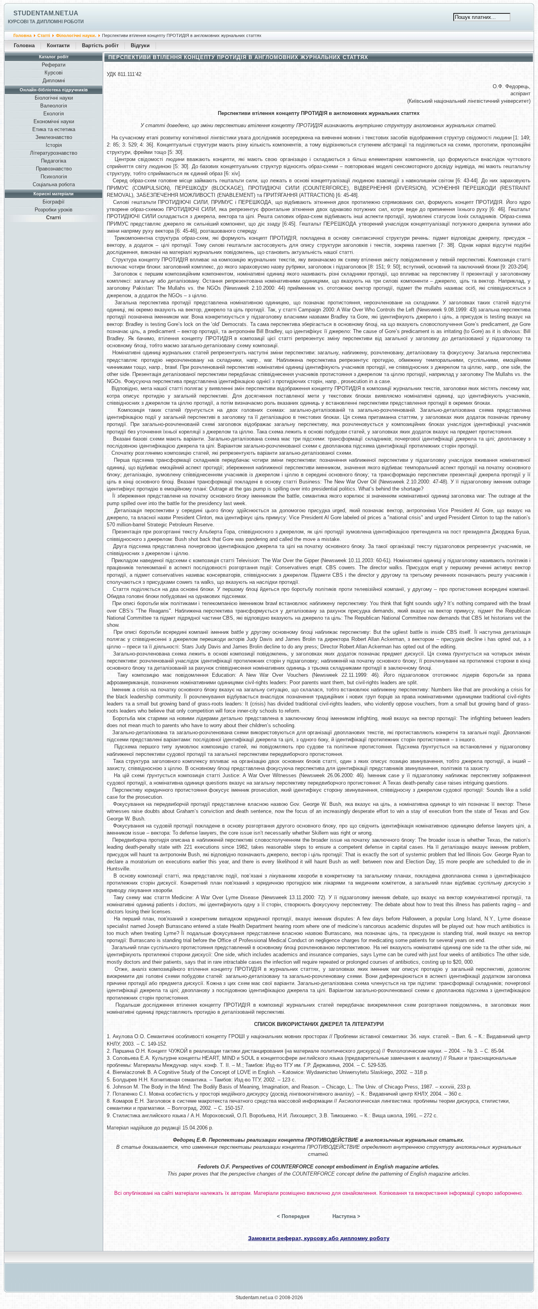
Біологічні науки (54, 98)
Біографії (54, 202)
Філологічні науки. (76, 35)
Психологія (54, 177)
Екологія (53, 114)
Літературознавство (53, 153)
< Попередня (293, 1216)
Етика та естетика (53, 129)
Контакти (58, 45)
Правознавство (54, 169)
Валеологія (53, 106)
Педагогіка (53, 161)
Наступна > (346, 1216)
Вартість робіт (100, 45)
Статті (43, 35)
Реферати (53, 65)
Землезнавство (53, 137)
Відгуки (140, 45)
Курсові (54, 73)
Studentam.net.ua (45, 13)
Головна (22, 35)
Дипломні (54, 80)
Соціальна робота (54, 184)
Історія (54, 145)
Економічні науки (53, 121)
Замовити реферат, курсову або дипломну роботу (319, 1238)
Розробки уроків (53, 210)
